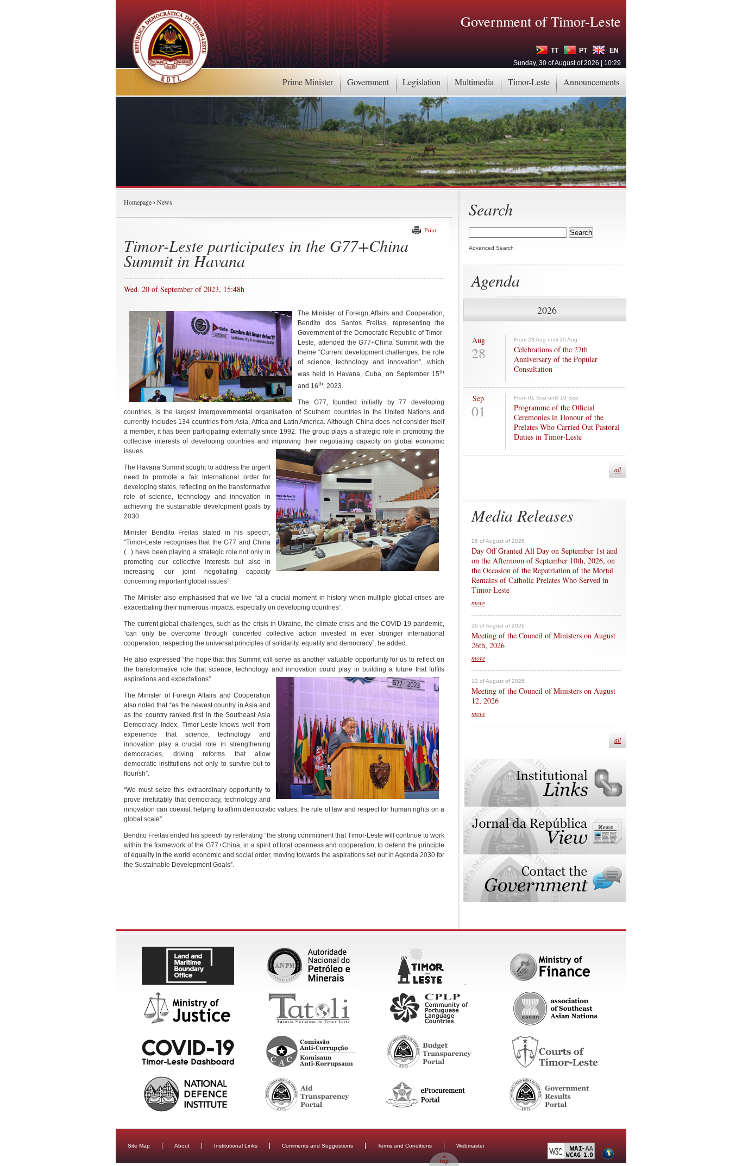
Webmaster (470, 1146)
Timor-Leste (529, 81)
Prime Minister (307, 81)
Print (430, 230)
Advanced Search (491, 248)
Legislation (422, 81)
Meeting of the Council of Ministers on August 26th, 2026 (543, 640)
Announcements (591, 81)
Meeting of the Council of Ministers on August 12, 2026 (543, 696)
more (478, 602)
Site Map (139, 1146)
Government (368, 81)
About (182, 1146)
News (164, 202)
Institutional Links (235, 1146)
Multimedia (474, 81)
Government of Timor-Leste (541, 21)
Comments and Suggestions (317, 1146)
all (617, 469)
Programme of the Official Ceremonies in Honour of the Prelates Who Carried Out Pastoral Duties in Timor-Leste (567, 422)
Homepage (138, 202)
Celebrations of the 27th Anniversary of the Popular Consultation (556, 359)
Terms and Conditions (405, 1146)
